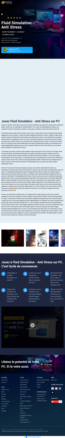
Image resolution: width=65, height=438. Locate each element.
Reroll (21, 403)
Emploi (38, 384)
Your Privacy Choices (34, 437)
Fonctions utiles (24, 419)
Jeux (2, 387)
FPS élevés (23, 413)
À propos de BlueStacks (43, 380)
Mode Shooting (24, 382)
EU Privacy (45, 431)
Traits (22, 377)
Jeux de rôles (4, 403)
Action (3, 392)
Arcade (3, 396)
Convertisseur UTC (25, 422)
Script (21, 410)
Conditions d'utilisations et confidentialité (11, 431)
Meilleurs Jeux (5, 389)
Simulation (4, 406)
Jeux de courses (5, 401)
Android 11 (4, 382)
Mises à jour (54, 380)
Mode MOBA (23, 384)
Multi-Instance (23, 387)
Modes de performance (26, 405)
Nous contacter (41, 382)
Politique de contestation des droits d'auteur (32, 431)
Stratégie (3, 411)
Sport (2, 408)
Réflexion (3, 399)
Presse (38, 387)
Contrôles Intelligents (25, 401)
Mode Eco (22, 394)
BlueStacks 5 (4, 380)
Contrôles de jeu (24, 380)
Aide (52, 377)
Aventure (3, 394)
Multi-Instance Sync (25, 389)
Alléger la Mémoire (25, 408)
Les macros (23, 392)
